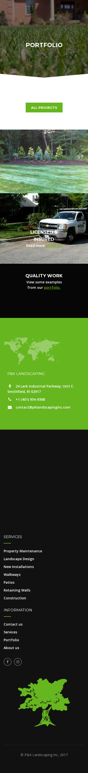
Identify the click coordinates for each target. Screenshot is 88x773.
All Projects (44, 107)
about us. (54, 245)
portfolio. (52, 287)
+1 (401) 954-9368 (30, 399)
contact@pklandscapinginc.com (43, 407)
